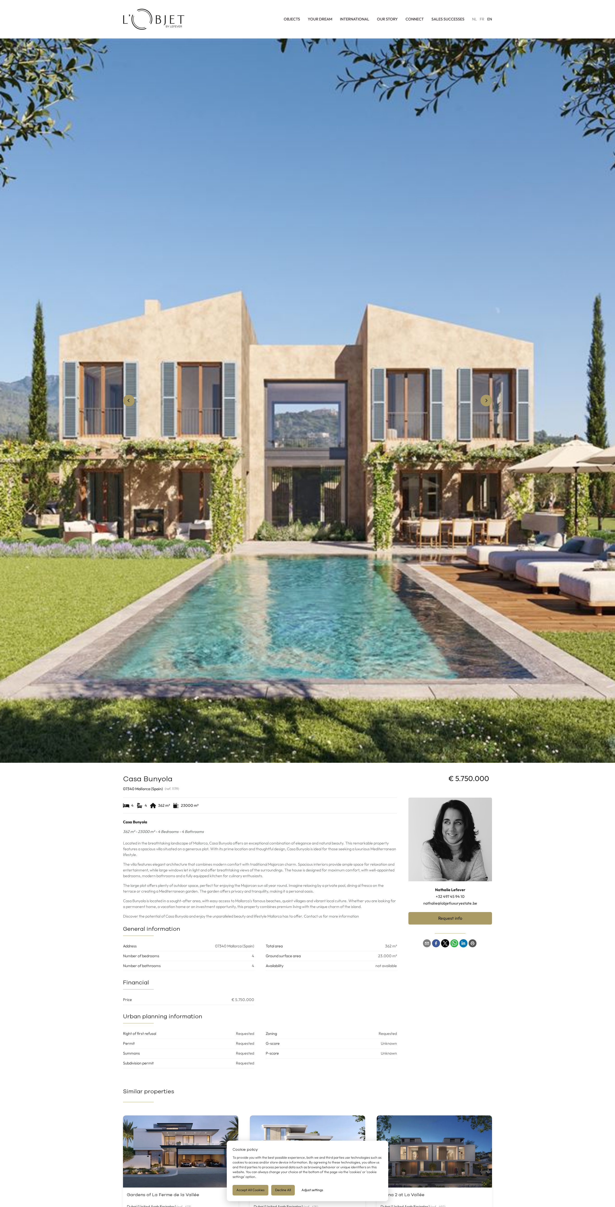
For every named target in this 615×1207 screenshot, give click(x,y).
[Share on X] (445, 943)
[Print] (472, 943)
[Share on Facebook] (436, 943)
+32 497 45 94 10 (450, 896)
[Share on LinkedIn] (463, 943)
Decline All (283, 1190)
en (489, 19)
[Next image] (486, 400)
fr (482, 19)
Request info (450, 918)
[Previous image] (129, 400)
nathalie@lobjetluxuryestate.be (450, 903)
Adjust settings (312, 1190)
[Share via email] (427, 943)
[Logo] (153, 19)
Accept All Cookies (250, 1190)
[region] (307, 400)
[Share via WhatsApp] (454, 943)
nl (474, 19)
